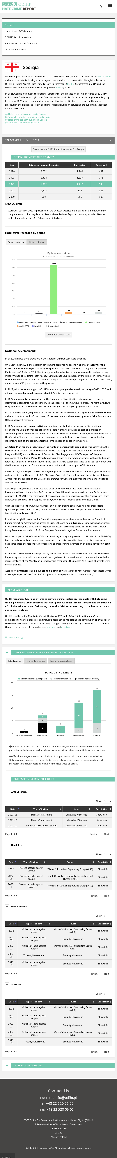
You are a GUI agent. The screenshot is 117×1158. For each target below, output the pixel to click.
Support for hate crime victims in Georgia (29, 117)
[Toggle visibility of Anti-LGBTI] (23, 326)
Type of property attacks (61, 661)
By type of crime (36, 242)
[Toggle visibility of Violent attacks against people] (32, 682)
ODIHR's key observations (18, 37)
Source (76, 809)
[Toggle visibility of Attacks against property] (87, 682)
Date (12, 809)
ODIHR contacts (40, 1148)
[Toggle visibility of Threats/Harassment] (60, 682)
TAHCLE (71, 83)
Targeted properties (35, 661)
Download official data (59, 334)
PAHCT (59, 87)
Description (101, 809)
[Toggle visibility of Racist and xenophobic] (71, 322)
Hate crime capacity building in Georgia (27, 119)
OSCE (51, 1148)
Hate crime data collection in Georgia (27, 114)
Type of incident (41, 809)
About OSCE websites (65, 1148)
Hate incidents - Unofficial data (21, 43)
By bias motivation (16, 242)
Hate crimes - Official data (18, 31)
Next (106, 973)
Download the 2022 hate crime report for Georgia (58, 149)
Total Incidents (14, 661)
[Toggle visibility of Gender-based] (92, 322)
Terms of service (84, 1148)
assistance (66, 627)
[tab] (16, 242)
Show (99, 801)
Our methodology (14, 637)
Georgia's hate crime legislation (24, 122)
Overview (9, 25)
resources (51, 627)
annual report (104, 76)
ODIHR (28, 1148)
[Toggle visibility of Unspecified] (52, 326)
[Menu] (110, 5)
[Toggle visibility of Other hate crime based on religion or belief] (37, 322)
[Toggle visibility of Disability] (37, 326)
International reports (16, 49)
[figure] (58, 704)
